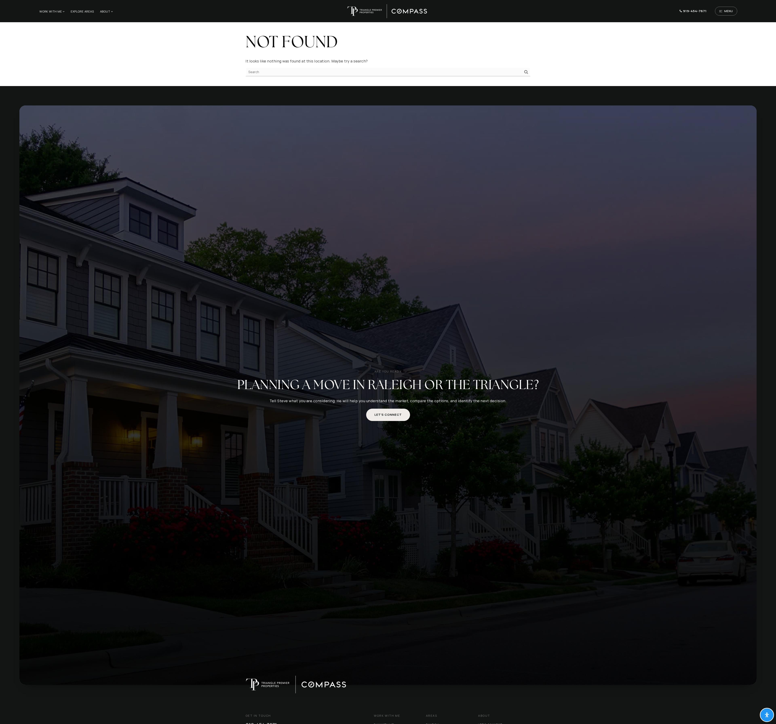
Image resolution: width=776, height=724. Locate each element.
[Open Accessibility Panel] (767, 715)
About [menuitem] (105, 11)
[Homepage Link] (388, 10)
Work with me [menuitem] (51, 11)
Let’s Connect (388, 415)
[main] (388, 54)
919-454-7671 (694, 11)
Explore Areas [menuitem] (82, 11)
